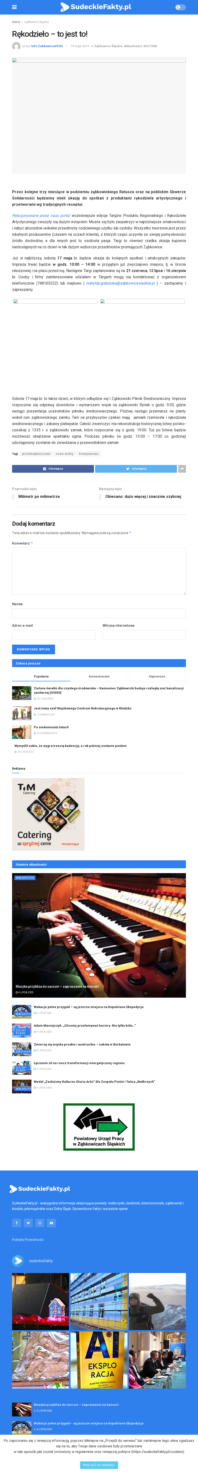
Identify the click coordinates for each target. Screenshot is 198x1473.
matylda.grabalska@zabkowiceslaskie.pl (120, 283)
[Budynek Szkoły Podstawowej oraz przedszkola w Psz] (99, 1301)
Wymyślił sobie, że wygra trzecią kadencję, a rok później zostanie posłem (70, 746)
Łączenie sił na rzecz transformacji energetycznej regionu (79, 1063)
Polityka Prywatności (28, 1240)
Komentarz (22, 543)
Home (16, 22)
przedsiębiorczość (36, 454)
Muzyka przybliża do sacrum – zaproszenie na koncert (57, 986)
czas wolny (65, 454)
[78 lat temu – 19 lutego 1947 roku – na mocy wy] (40, 1360)
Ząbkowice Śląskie (36, 22)
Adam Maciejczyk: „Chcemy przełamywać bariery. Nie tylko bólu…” (85, 1025)
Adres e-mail (22, 625)
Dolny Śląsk (21, 1032)
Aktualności (133, 46)
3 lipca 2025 (44, 1069)
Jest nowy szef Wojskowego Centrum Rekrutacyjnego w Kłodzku (82, 708)
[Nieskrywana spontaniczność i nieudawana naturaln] (40, 1301)
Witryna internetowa (118, 625)
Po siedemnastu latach (51, 727)
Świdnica (23, 1051)
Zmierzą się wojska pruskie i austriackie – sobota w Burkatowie (82, 1044)
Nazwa (17, 604)
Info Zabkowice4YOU (47, 46)
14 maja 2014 (80, 46)
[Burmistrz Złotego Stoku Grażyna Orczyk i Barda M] (157, 1360)
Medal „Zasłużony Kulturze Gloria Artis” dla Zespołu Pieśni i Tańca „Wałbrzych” (94, 1081)
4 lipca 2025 (26, 992)
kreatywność (89, 454)
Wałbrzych (25, 877)
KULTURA (150, 46)
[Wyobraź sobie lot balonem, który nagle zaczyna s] (99, 1360)
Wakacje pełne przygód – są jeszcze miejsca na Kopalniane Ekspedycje (89, 1007)
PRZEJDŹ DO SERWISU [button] (99, 1465)
